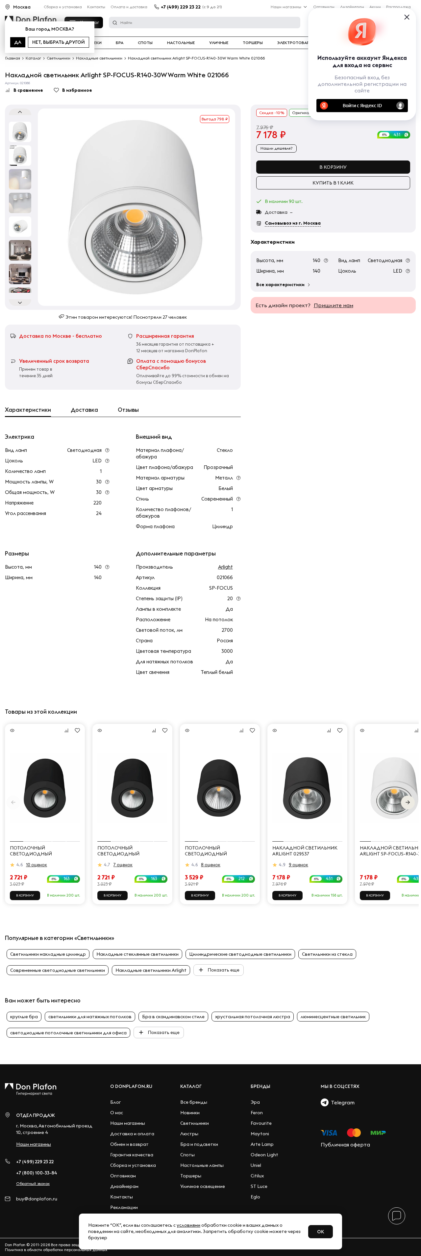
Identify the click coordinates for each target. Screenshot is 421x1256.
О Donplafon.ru (131, 1086)
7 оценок (123, 864)
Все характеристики (280, 284)
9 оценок (298, 864)
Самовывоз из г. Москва (293, 223)
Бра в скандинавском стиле (173, 1017)
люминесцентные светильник (333, 1017)
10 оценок (36, 864)
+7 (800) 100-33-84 (36, 1173)
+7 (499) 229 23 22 (181, 7)
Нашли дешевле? (276, 148)
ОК (320, 1232)
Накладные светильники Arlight (150, 970)
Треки (95, 42)
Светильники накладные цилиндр (48, 954)
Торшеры (253, 42)
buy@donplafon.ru (36, 1199)
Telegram (342, 1102)
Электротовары (295, 42)
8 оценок (210, 864)
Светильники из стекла (327, 954)
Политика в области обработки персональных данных (56, 1249)
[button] (408, 802)
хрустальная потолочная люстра (252, 1017)
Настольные (181, 42)
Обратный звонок (33, 1183)
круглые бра (24, 1017)
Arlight (225, 567)
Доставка (84, 409)
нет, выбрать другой (58, 42)
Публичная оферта (345, 1144)
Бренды (260, 1086)
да (17, 42)
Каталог (191, 1086)
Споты (145, 42)
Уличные (218, 42)
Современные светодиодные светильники (57, 970)
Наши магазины (286, 6)
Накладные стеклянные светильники (137, 954)
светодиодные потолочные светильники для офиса (68, 1033)
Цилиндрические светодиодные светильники (240, 954)
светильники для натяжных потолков (90, 1017)
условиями (188, 1225)
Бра (119, 42)
